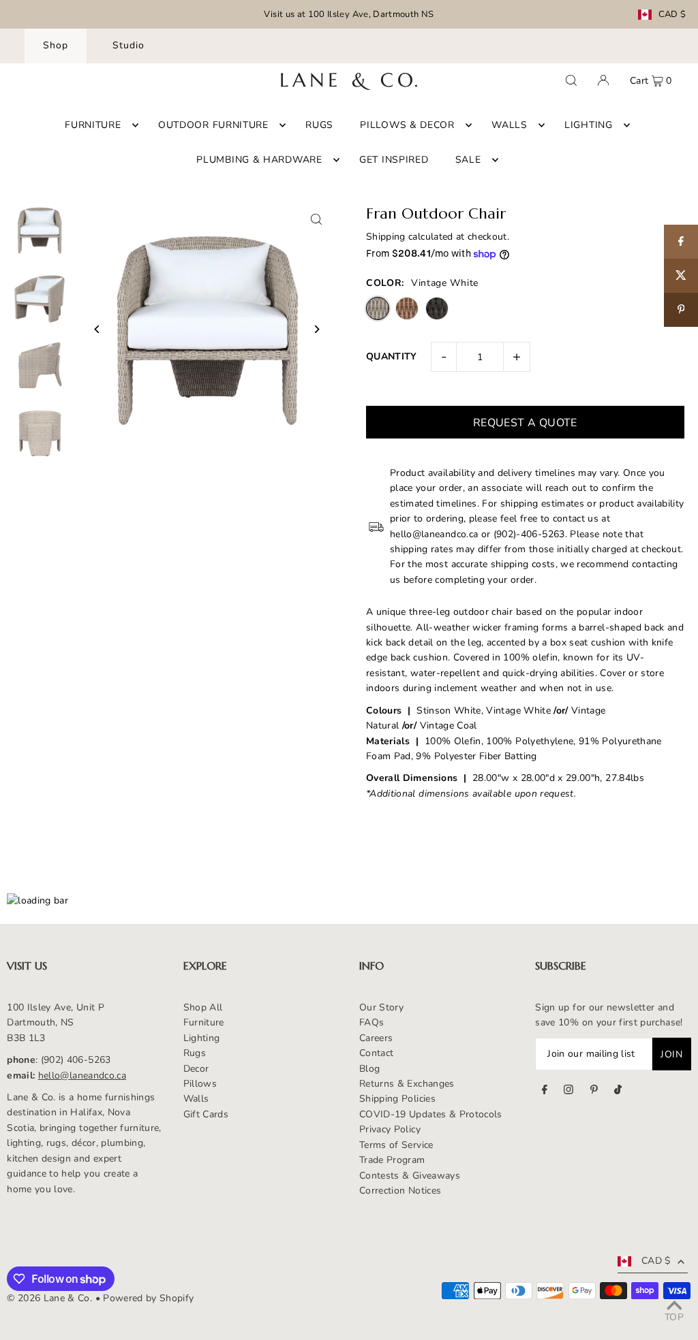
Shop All (203, 1007)
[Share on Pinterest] (681, 310)
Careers (376, 1038)
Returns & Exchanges (407, 1083)
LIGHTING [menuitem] (588, 124)
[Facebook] (544, 1091)
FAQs (371, 1022)
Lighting (201, 1038)
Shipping (386, 236)
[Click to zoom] (316, 219)
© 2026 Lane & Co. (49, 1298)
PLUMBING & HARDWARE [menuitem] (259, 159)
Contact (376, 1053)
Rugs (194, 1053)
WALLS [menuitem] (509, 124)
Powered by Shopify (148, 1298)
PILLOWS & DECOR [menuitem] (407, 124)
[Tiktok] (618, 1091)
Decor (196, 1068)
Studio (128, 45)
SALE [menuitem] (468, 159)
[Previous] (97, 329)
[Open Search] (571, 80)
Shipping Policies (397, 1098)
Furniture (203, 1022)
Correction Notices (400, 1190)
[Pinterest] (594, 1091)
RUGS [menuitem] (319, 124)
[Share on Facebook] (681, 242)
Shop (55, 45)
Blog (369, 1068)
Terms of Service (396, 1144)
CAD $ (672, 15)
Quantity (391, 356)
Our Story (381, 1007)
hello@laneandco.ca (82, 1075)
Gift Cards (206, 1114)
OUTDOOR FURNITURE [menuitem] (213, 124)
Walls (196, 1098)
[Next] (316, 329)
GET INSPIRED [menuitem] (393, 159)
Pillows (200, 1083)
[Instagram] (568, 1091)
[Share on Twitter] (681, 276)
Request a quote (525, 422)
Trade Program (392, 1159)
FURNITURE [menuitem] (93, 124)
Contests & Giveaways (409, 1175)
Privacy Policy (390, 1129)
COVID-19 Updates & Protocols (430, 1114)
